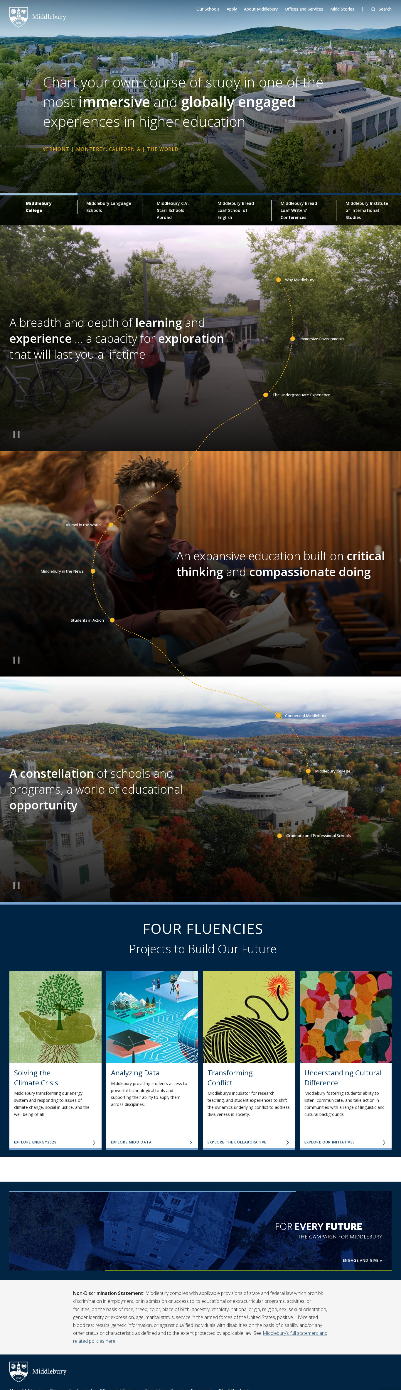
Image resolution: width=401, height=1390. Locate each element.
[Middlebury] (37, 17)
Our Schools (208, 9)
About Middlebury (261, 9)
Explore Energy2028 (35, 1142)
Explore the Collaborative (237, 1142)
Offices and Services (304, 9)
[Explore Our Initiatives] (346, 1017)
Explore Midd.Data (131, 1142)
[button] (381, 9)
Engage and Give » (362, 1260)
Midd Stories (342, 9)
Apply (232, 9)
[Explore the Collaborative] (249, 1017)
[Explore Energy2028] (55, 1017)
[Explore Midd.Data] (152, 1017)
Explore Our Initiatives (329, 1142)
